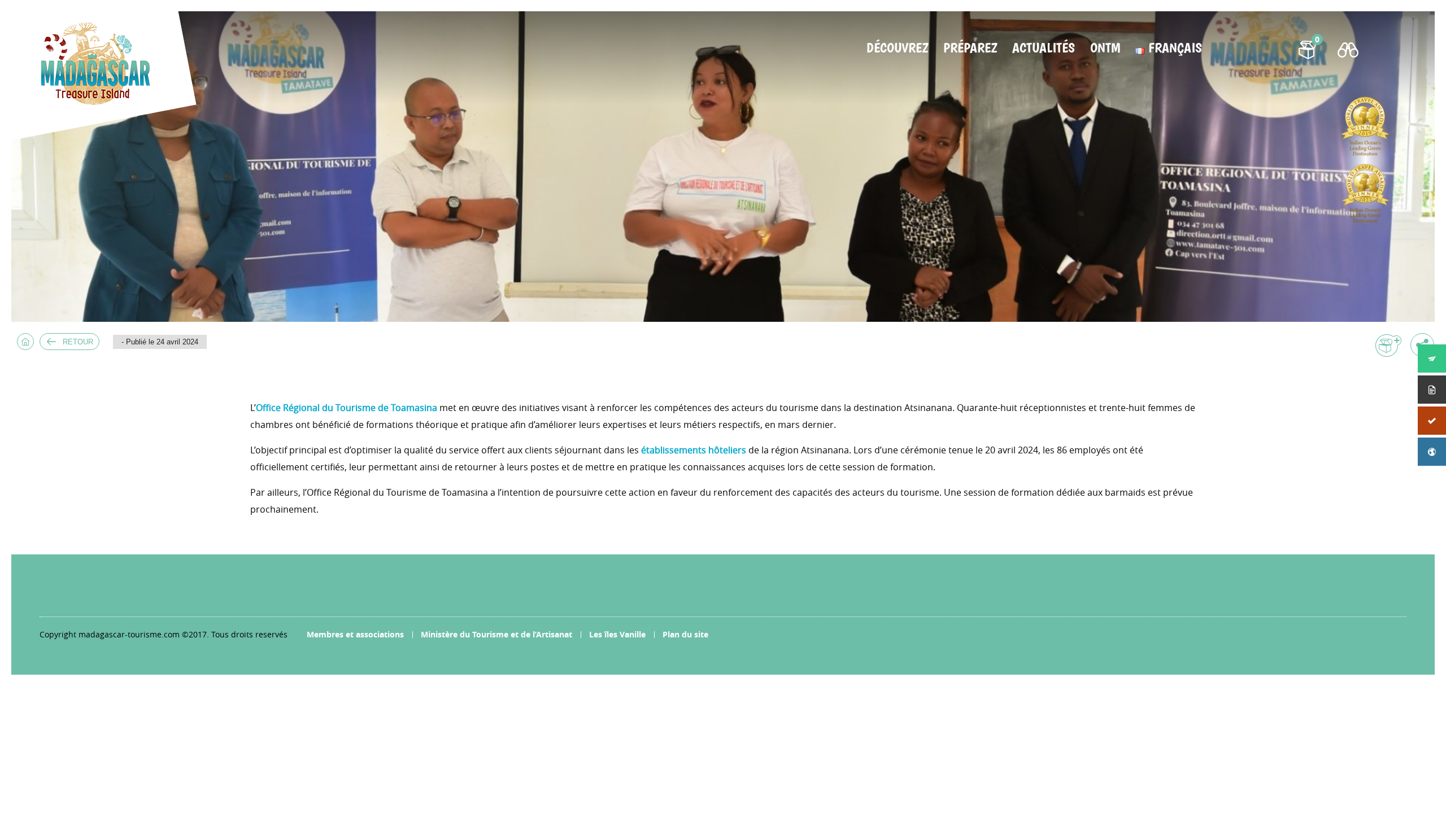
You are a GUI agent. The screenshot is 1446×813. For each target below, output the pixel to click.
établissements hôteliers (693, 450)
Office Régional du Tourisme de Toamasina (346, 407)
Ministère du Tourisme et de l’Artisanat (496, 634)
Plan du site (685, 634)
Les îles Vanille (617, 634)
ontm (1105, 48)
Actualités (1043, 48)
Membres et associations (355, 634)
